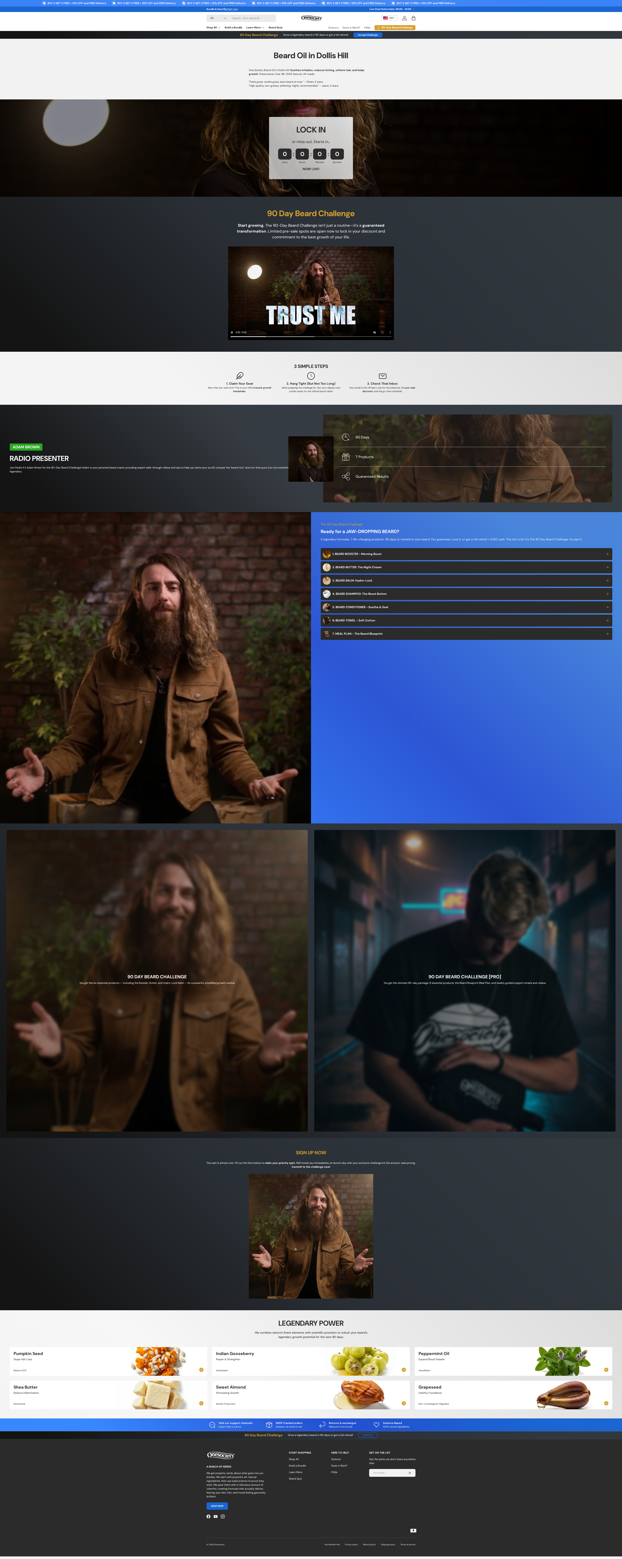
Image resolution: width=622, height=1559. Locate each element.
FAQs (367, 27)
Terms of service (407, 1544)
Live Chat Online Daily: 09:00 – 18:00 (390, 9)
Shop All (212, 27)
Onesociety (219, 1544)
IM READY (368, 1435)
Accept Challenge (368, 34)
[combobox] (241, 18)
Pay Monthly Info (332, 1544)
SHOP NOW (217, 1506)
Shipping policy (388, 1544)
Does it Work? (351, 27)
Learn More (253, 27)
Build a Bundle (233, 27)
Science (333, 27)
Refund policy (369, 1544)
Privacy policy (351, 1544)
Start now (232, 9)
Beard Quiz (275, 27)
